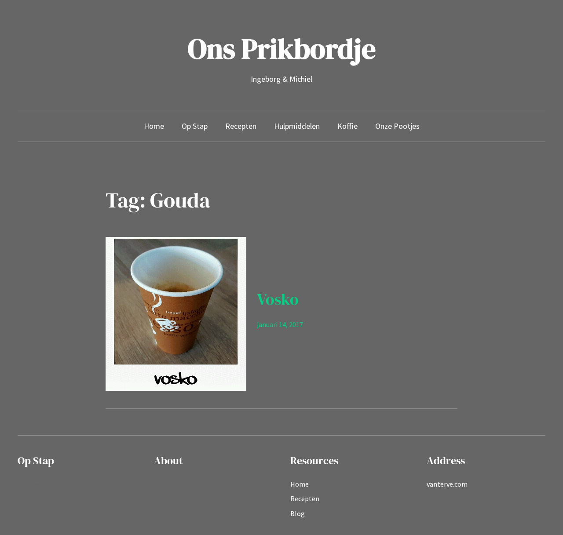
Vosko (278, 299)
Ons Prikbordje (282, 48)
